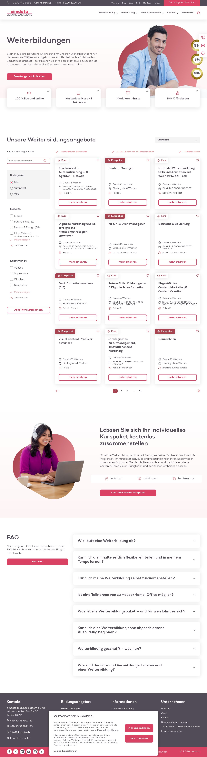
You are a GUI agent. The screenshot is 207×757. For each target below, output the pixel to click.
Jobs (131, 3)
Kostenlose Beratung (122, 709)
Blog (124, 3)
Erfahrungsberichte (171, 731)
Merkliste (147, 3)
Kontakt (157, 3)
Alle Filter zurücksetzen (28, 310)
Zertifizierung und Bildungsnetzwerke (180, 727)
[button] (98, 160)
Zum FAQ (37, 561)
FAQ (138, 3)
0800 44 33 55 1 (22, 3)
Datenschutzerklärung (107, 730)
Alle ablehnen (139, 738)
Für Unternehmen (151, 13)
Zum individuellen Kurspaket (128, 493)
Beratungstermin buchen (182, 2)
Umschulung (128, 13)
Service (171, 13)
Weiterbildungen (70, 709)
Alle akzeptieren (139, 728)
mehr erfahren (78, 202)
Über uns (115, 3)
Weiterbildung (107, 13)
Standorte (187, 13)
